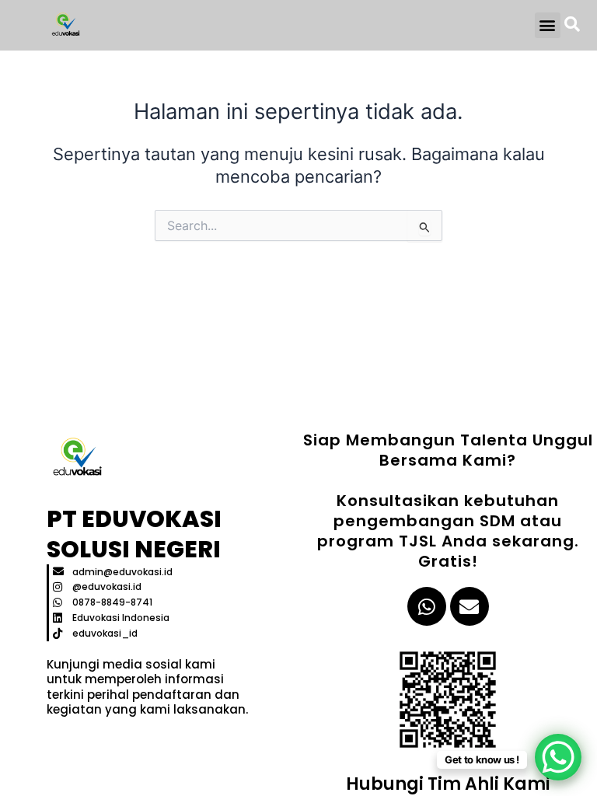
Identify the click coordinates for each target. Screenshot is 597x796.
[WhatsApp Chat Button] (558, 757)
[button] (547, 25)
